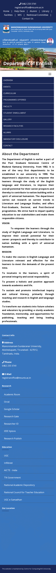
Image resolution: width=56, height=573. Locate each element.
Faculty (7, 106)
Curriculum (9, 93)
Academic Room (12, 394)
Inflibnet (8, 462)
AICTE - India (10, 470)
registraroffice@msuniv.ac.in (29, 7)
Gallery (7, 119)
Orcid (6, 401)
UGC (6, 455)
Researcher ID (11, 423)
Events (6, 86)
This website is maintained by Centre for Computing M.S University (26, 569)
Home (6, 11)
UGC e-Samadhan (13, 499)
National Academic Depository (19, 485)
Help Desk (19, 11)
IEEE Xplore (10, 431)
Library (45, 11)
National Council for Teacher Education (24, 492)
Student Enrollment (14, 113)
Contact (8, 145)
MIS (20, 14)
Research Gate (11, 416)
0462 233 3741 (29, 3)
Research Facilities (13, 126)
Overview (8, 80)
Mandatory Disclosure (15, 139)
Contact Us (27, 18)
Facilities (8, 14)
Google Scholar (12, 409)
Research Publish (13, 438)
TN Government (12, 477)
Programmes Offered (14, 99)
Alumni (33, 11)
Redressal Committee (37, 14)
